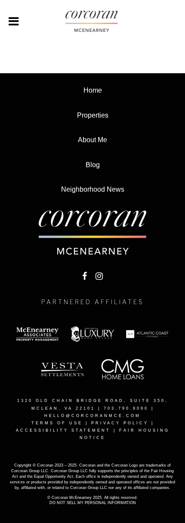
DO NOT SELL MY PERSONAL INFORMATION (92, 503)
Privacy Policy (119, 423)
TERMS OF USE (57, 423)
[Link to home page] (92, 21)
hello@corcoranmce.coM (92, 416)
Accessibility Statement (63, 430)
